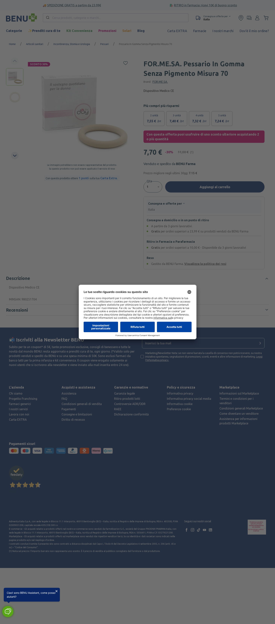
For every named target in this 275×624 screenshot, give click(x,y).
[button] (8, 611)
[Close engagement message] (56, 591)
